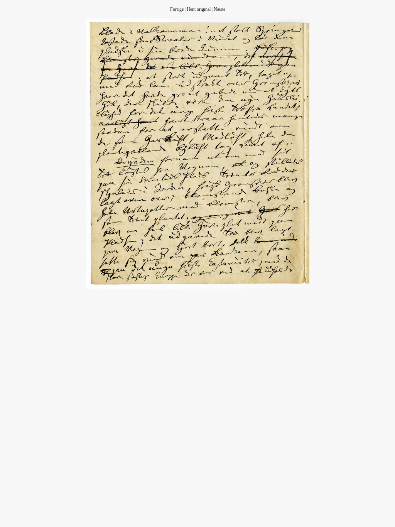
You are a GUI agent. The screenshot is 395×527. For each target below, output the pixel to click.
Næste (219, 9)
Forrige (177, 9)
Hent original (199, 9)
